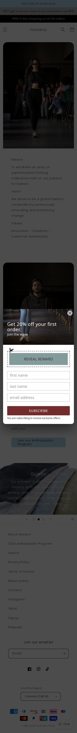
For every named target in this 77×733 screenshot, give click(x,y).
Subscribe (38, 411)
